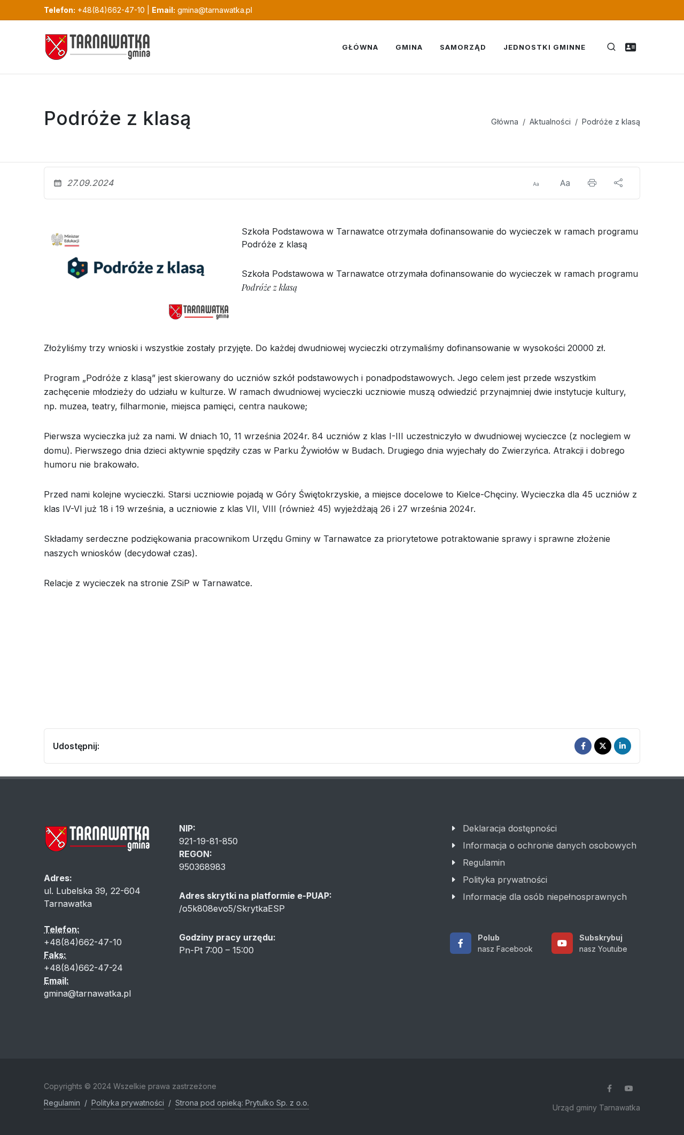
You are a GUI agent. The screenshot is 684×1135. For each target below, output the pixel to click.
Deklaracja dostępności (510, 828)
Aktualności (550, 121)
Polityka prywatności (505, 879)
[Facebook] (583, 746)
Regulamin (484, 862)
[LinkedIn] (622, 746)
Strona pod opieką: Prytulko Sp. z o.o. (242, 1102)
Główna (504, 121)
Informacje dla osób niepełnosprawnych (545, 896)
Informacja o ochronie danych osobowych (549, 845)
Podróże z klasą (611, 121)
